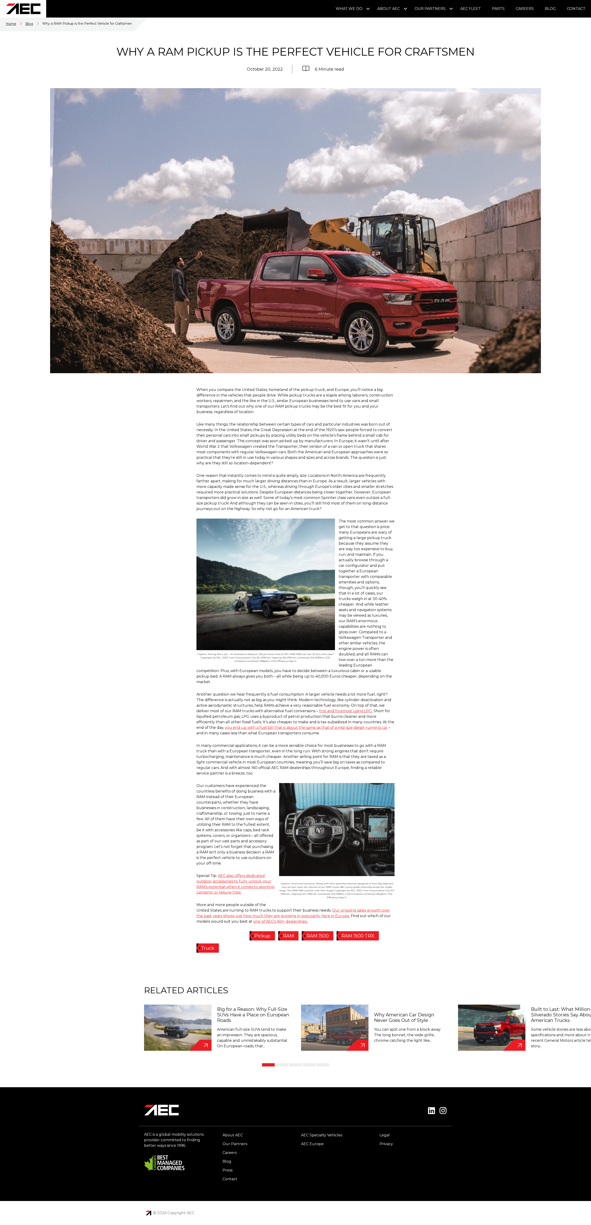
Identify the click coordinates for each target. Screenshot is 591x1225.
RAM (288, 936)
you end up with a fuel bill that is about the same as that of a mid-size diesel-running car (306, 727)
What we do (349, 8)
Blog (550, 8)
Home (11, 24)
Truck (207, 948)
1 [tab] (268, 1064)
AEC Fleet (470, 8)
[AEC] (23, 9)
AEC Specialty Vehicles (321, 1135)
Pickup (262, 936)
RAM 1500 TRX (357, 936)
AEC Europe (312, 1144)
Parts (498, 8)
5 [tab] (323, 1064)
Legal (385, 1135)
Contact (576, 8)
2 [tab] (282, 1064)
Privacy (386, 1144)
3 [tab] (295, 1064)
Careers (525, 8)
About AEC (388, 8)
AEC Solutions (148, 1213)
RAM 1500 (317, 936)
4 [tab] (309, 1064)
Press (227, 1170)
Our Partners (430, 8)
